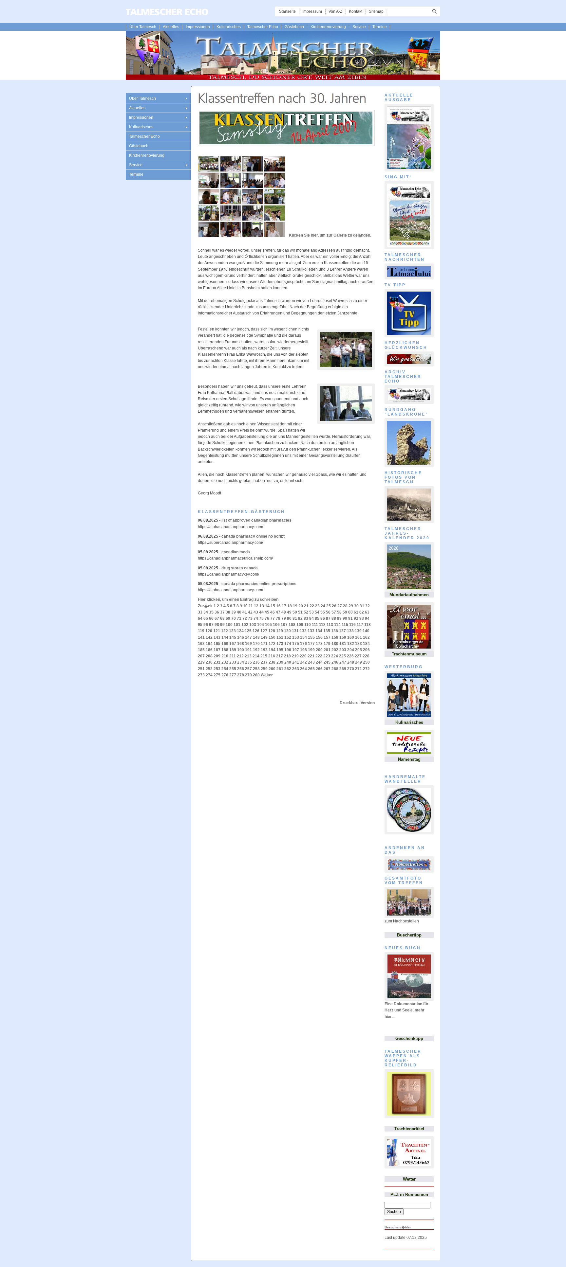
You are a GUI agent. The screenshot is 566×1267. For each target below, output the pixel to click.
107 (284, 624)
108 (292, 624)
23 (317, 606)
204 (350, 650)
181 (342, 643)
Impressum (312, 11)
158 (334, 637)
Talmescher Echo (262, 27)
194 (272, 650)
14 (267, 606)
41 (244, 612)
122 (224, 631)
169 (248, 643)
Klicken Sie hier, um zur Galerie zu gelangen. (330, 235)
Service (359, 27)
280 (256, 675)
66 (211, 618)
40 (239, 612)
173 (279, 643)
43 (256, 612)
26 (334, 606)
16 (278, 606)
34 (205, 612)
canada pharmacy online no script (253, 536)
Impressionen (198, 27)
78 (278, 618)
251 (201, 669)
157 (327, 637)
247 (342, 662)
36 (217, 612)
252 (209, 669)
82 (300, 618)
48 (283, 612)
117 (360, 624)
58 (339, 612)
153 (295, 637)
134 (318, 631)
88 (333, 618)
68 (222, 618)
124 (240, 631)
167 (232, 643)
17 (284, 606)
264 (303, 669)
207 (201, 656)
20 (300, 606)
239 (279, 662)
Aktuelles (171, 27)
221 (311, 656)
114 (337, 624)
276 (224, 675)
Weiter (267, 675)
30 (356, 606)
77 (272, 618)
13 (261, 606)
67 (217, 618)
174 (287, 643)
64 (200, 618)
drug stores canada (239, 568)
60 (350, 612)
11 (251, 606)
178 (319, 643)
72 (244, 618)
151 (279, 637)
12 (256, 606)
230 (209, 662)
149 (264, 637)
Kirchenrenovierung (328, 27)
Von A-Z (335, 11)
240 (287, 662)
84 (311, 618)
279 (248, 675)
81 (294, 618)
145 (232, 637)
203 (342, 650)
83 (306, 618)
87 (328, 618)
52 (306, 612)
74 (256, 618)
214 (256, 656)
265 (311, 669)
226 (350, 656)
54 (317, 612)
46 (272, 612)
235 (248, 662)
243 (311, 662)
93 (361, 618)
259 (264, 669)
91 (350, 618)
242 (303, 662)
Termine (379, 27)
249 (358, 662)
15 (273, 606)
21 (306, 606)
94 (367, 618)
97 (211, 624)
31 (362, 606)
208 (209, 656)
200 (319, 650)
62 (361, 612)
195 (279, 650)
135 (326, 631)
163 (201, 643)
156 (319, 637)
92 (356, 618)
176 (303, 643)
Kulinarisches (229, 27)
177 (311, 643)
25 (328, 606)
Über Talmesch (142, 27)
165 (217, 643)
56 (328, 612)
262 (287, 669)
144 (224, 637)
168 (240, 643)
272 (366, 669)
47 (278, 612)
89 (339, 618)
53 (311, 612)
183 (358, 643)
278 (240, 675)
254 (224, 669)
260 (272, 669)
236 (256, 662)
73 (250, 618)
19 (295, 606)
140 (366, 631)
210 (224, 656)
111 (315, 624)
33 (200, 612)
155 (311, 637)
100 (229, 624)
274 (209, 675)
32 (367, 606)
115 (345, 624)
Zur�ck (205, 606)
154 (303, 637)
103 (252, 624)
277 (232, 675)
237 (264, 662)
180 (334, 643)
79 (283, 618)
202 (334, 650)
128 (271, 631)
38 (228, 612)
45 (267, 612)
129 (279, 631)
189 (232, 650)
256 (240, 669)
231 (217, 662)
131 (295, 631)
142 (209, 637)
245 (327, 662)
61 (356, 612)
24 (323, 606)
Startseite (287, 11)
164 (209, 643)
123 (232, 631)
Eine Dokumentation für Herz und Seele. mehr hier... (406, 1010)
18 (289, 606)
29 (351, 606)
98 (217, 624)
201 (327, 650)
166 (224, 643)
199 (311, 650)
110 (307, 624)
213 (248, 656)
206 (366, 650)
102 (244, 624)
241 (295, 662)
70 (233, 618)
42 (250, 612)
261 (279, 669)
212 (240, 656)
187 (217, 650)
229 (201, 662)
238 (272, 662)
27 (339, 606)
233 (232, 662)
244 (319, 662)
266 (319, 669)
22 (312, 606)
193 (264, 650)
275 (217, 675)
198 (303, 650)
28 (345, 606)
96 (205, 624)
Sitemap (376, 11)
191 (248, 650)
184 (366, 643)
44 (261, 612)
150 (272, 637)
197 (295, 650)
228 (366, 656)
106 (276, 624)
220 (303, 656)
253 (217, 669)
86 (322, 618)
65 (205, 618)
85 (317, 618)
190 (240, 650)
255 (232, 669)
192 (256, 650)
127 (263, 631)
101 (237, 624)
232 (224, 662)
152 (287, 637)
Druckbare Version (357, 703)
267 (327, 669)
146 (240, 637)
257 (248, 669)
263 (295, 669)
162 (366, 637)
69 (228, 618)
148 (256, 637)
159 (342, 637)
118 (367, 624)
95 (200, 624)
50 (294, 612)
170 (256, 643)
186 (209, 650)
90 (345, 618)
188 (224, 650)
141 (201, 637)
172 (272, 643)
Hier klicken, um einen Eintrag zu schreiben (238, 599)
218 (287, 656)
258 (256, 669)
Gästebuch (294, 27)
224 (334, 656)
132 (303, 631)
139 (358, 631)
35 (211, 612)
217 (279, 656)
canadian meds (235, 552)
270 (350, 669)
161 (358, 637)
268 (334, 669)
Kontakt (355, 11)
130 (287, 631)
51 (300, 612)
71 (239, 618)
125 (248, 631)
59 (345, 612)
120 (208, 631)
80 (289, 618)
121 (216, 631)
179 (327, 643)
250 (366, 662)
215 (263, 656)
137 (342, 631)
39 (233, 612)
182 (350, 643)
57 (333, 612)
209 (217, 656)
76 (267, 618)
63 (367, 612)
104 (260, 624)
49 (289, 612)
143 (217, 637)
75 (261, 618)
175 (295, 643)
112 (322, 624)
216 (271, 656)
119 (201, 631)
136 (334, 631)
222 (318, 656)
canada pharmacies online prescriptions (258, 583)
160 (350, 637)
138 (350, 631)
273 (201, 675)
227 (358, 656)
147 (248, 637)
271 (358, 669)
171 (264, 643)
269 (342, 669)
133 (311, 631)
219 (295, 656)
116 (352, 624)
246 (334, 662)
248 (350, 662)
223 (326, 656)
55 (322, 612)
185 (201, 650)
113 (330, 624)
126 (256, 631)
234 (240, 662)
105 (268, 624)
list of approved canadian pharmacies (256, 520)
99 (222, 624)
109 (299, 624)
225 (342, 656)
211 (232, 656)
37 (222, 612)
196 (287, 650)
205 (358, 650)
